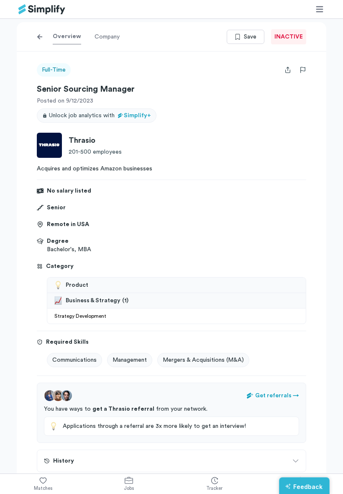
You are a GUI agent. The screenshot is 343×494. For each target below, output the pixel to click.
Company (107, 37)
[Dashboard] (42, 9)
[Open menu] (319, 9)
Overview (67, 36)
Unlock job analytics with (100, 115)
